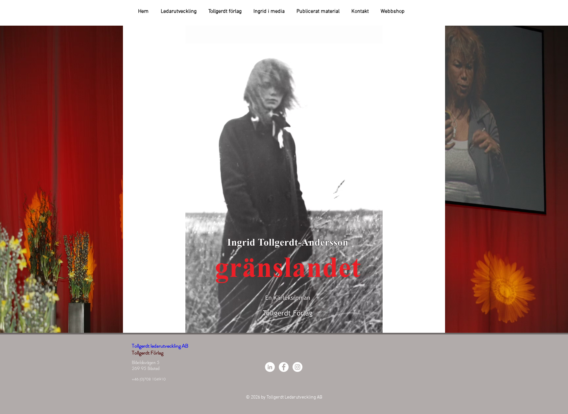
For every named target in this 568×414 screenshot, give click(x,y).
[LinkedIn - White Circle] (270, 367)
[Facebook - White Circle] (284, 367)
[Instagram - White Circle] (297, 367)
